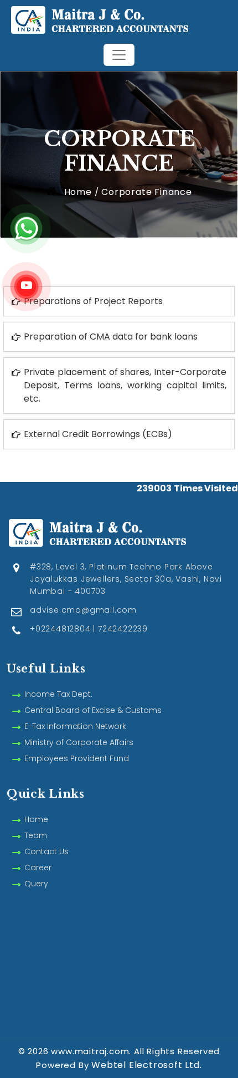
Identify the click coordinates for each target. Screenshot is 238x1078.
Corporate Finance (146, 192)
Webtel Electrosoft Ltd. (146, 1065)
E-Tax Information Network (75, 726)
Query (36, 883)
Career (37, 867)
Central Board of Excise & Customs (93, 710)
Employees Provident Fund (76, 758)
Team (35, 835)
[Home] (119, 18)
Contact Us (46, 851)
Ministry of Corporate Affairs (78, 742)
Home (76, 192)
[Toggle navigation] (119, 55)
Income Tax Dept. (58, 694)
